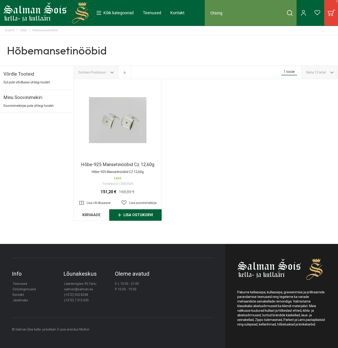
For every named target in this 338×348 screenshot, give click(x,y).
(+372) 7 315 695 (76, 300)
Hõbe (23, 30)
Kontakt (18, 295)
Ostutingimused (24, 289)
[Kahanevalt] (124, 72)
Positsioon (99, 72)
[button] (139, 203)
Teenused (20, 284)
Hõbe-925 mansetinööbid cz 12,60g (118, 120)
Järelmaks (20, 300)
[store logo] (46, 12)
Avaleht (9, 30)
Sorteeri (84, 72)
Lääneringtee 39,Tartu (80, 284)
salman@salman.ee (78, 289)
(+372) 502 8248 (76, 295)
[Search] (290, 13)
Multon (84, 329)
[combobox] (251, 13)
